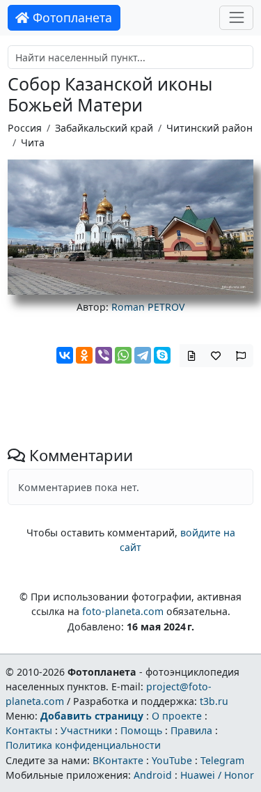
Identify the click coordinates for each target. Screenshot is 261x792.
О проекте (177, 715)
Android (153, 775)
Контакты (29, 730)
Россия (25, 127)
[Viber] (103, 355)
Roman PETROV (147, 306)
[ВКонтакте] (64, 355)
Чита (33, 142)
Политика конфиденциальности (83, 745)
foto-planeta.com (123, 611)
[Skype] (162, 355)
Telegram (222, 760)
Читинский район (209, 127)
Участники (86, 730)
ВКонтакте (118, 760)
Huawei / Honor (217, 775)
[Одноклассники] (84, 355)
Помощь (141, 730)
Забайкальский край (104, 127)
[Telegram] (142, 355)
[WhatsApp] (123, 355)
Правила (191, 730)
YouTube (172, 760)
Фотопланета (70, 17)
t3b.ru (214, 701)
